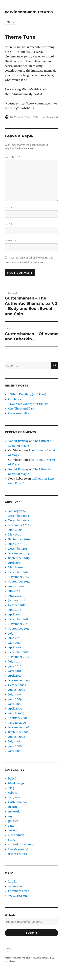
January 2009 (17, 722)
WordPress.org (18, 895)
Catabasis (14, 399)
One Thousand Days (21, 408)
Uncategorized (49, 117)
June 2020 (15, 529)
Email (10, 224)
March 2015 (16, 567)
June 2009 (15, 699)
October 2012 (17, 605)
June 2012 (14, 609)
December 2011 (18, 619)
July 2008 (14, 741)
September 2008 (19, 732)
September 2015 (19, 558)
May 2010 (14, 671)
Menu (10, 21)
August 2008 (16, 736)
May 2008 (14, 750)
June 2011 (14, 638)
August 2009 (16, 689)
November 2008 (19, 727)
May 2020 (14, 534)
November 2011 (18, 624)
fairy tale (14, 797)
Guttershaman (18, 802)
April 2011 (14, 647)
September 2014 (19, 581)
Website (10, 240)
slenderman (16, 835)
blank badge (16, 783)
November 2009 (19, 680)
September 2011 (18, 628)
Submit (31, 932)
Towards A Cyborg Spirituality (28, 403)
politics (13, 821)
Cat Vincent (16, 117)
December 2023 (18, 515)
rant (11, 825)
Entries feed (16, 886)
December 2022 (18, 520)
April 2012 (15, 614)
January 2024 (17, 511)
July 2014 (14, 591)
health (12, 806)
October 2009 (17, 685)
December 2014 (18, 572)
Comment (12, 156)
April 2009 (15, 708)
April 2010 (15, 675)
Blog (11, 788)
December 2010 (18, 652)
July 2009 (14, 694)
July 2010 (14, 661)
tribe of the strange (21, 844)
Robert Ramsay (18, 441)
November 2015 (18, 553)
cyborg (12, 792)
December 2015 (18, 548)
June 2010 (14, 666)
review (12, 830)
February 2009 (18, 718)
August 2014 (16, 586)
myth (11, 816)
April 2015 (15, 562)
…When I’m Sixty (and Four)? (28, 394)
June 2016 (14, 544)
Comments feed (18, 891)
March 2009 (16, 713)
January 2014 (16, 600)
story (11, 839)
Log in (12, 881)
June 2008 (15, 746)
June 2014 (14, 595)
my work (14, 811)
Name (10, 207)
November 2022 (19, 525)
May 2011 (14, 642)
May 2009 (15, 703)
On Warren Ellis (18, 413)
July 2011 (14, 633)
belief (12, 778)
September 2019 (19, 539)
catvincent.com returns (29, 11)
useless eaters (17, 853)
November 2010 (18, 656)
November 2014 (18, 576)
